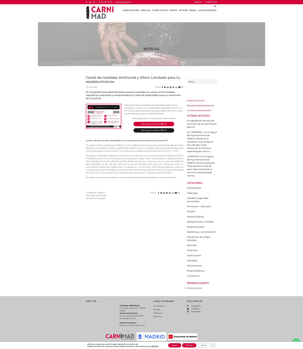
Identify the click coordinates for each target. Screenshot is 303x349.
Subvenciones (194, 265)
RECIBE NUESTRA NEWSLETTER (201, 106)
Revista (173, 10)
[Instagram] (94, 2)
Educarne (157, 316)
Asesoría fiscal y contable (200, 221)
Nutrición (192, 245)
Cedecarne (158, 313)
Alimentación (194, 188)
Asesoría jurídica (196, 227)
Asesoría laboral (195, 216)
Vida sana (192, 193)
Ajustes (204, 345)
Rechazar (189, 345)
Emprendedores (195, 271)
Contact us (211, 2)
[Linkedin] (90, 2)
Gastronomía (194, 255)
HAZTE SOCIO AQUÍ (197, 101)
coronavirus (193, 276)
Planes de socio (160, 10)
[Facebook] (86, 2)
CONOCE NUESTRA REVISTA (200, 111)
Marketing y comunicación (201, 232)
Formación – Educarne (199, 206)
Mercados (192, 260)
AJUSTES (154, 346)
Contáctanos (158, 306)
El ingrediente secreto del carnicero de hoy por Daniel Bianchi (201, 123)
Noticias (183, 10)
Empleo (191, 211)
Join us (197, 2)
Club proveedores (207, 10)
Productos (192, 250)
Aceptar (175, 345)
